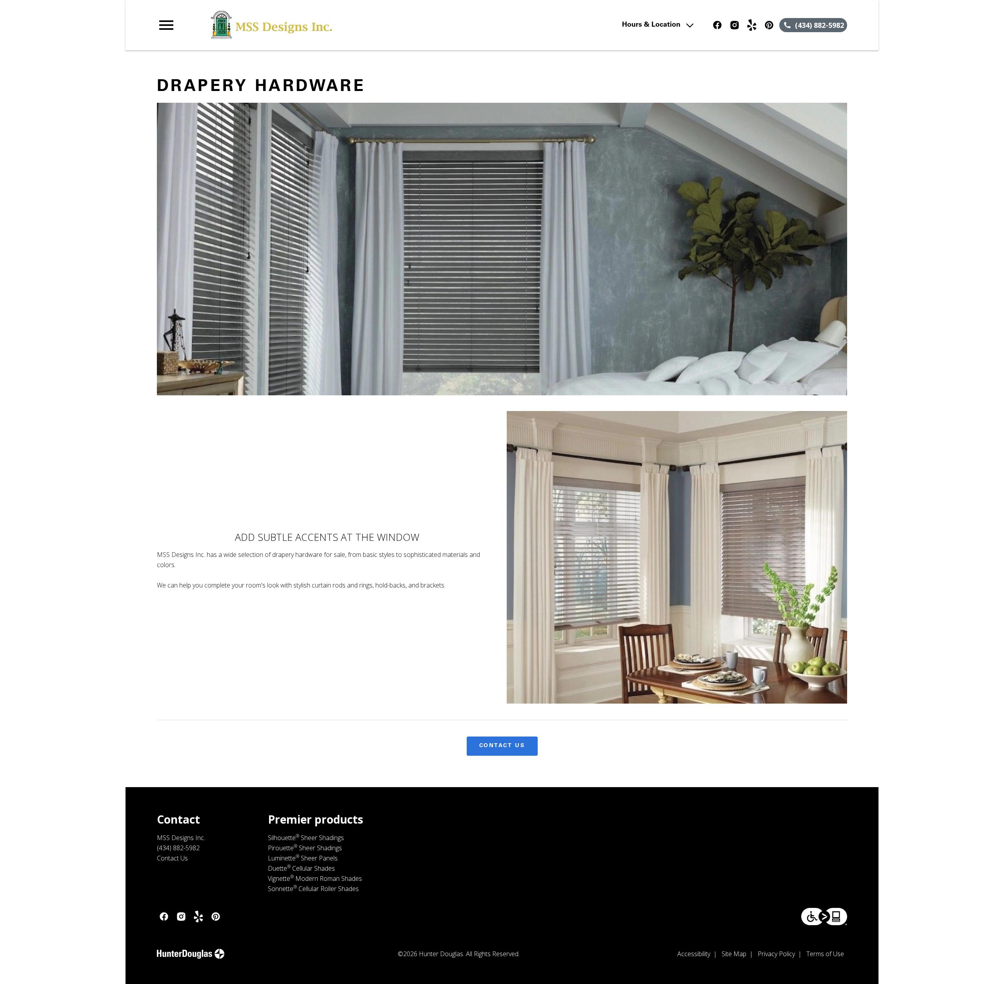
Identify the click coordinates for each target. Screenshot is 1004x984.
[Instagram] (735, 25)
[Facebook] (717, 25)
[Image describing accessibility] (824, 916)
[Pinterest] (769, 25)
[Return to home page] (319, 25)
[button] (166, 25)
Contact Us (502, 746)
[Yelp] (752, 25)
